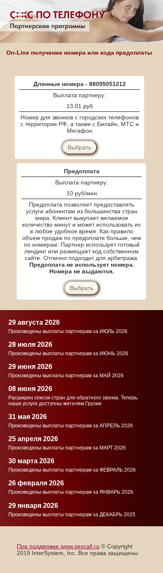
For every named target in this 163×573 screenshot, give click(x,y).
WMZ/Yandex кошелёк (50, 404)
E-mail (25, 350)
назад (20, 460)
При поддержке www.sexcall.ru (58, 546)
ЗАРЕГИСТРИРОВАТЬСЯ (81, 460)
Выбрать (79, 147)
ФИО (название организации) (61, 323)
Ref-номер (26, 422)
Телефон (55, 377)
